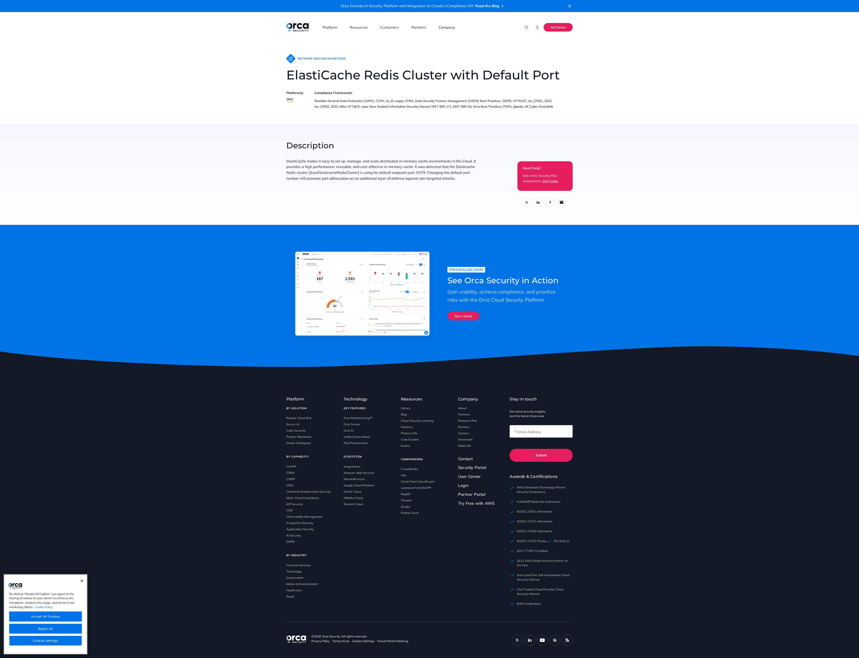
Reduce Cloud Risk (299, 418)
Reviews (464, 427)
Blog (404, 414)
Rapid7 (406, 494)
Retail (290, 596)
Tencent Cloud (353, 504)
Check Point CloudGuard (417, 481)
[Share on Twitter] (526, 202)
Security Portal (472, 467)
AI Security (293, 535)
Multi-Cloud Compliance (302, 498)
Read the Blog (487, 6)
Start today (550, 181)
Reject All (45, 628)
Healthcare (294, 590)
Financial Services (298, 565)
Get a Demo (463, 316)
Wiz (403, 475)
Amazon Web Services (359, 473)
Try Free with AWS (476, 503)
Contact (465, 459)
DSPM (290, 541)
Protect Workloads (298, 437)
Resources (359, 27)
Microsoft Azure (354, 479)
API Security (294, 504)
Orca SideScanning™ (358, 418)
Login (463, 485)
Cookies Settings (45, 640)
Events (405, 445)
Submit (541, 455)
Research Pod (467, 420)
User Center (469, 476)
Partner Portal (471, 494)
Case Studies (410, 439)
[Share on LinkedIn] (538, 202)
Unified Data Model (357, 437)
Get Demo (558, 27)
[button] (570, 6)
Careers (463, 433)
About (462, 408)
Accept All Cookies (45, 616)
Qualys (405, 506)
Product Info (409, 433)
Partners (418, 27)
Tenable (406, 500)
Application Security (300, 529)
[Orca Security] (297, 27)
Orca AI (349, 430)
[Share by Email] (561, 202)
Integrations (352, 466)
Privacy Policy (320, 641)
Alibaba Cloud (353, 498)
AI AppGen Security (299, 523)
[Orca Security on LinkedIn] (529, 640)
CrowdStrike (409, 469)
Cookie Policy (44, 607)
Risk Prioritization (356, 443)
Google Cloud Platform (359, 485)
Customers (389, 27)
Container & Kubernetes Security (308, 491)
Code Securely (296, 430)
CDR (289, 510)
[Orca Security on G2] (554, 640)
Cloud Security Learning (417, 420)
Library (406, 408)
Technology (294, 571)
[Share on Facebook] (549, 202)
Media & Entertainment (302, 584)
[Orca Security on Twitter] (517, 640)
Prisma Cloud (410, 513)
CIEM (289, 485)
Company (447, 27)
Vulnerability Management (304, 516)
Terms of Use (340, 641)
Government (294, 577)
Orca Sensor (352, 424)
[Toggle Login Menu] (537, 27)
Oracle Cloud (352, 491)
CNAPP (291, 466)
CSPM (290, 473)
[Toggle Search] (526, 27)
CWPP (290, 479)
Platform (330, 27)
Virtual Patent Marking (392, 641)
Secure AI (292, 424)
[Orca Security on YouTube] (542, 640)
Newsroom (465, 439)
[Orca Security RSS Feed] (567, 640)
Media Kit (464, 445)
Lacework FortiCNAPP (416, 488)
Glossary (407, 427)
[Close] (82, 581)
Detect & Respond (298, 443)
